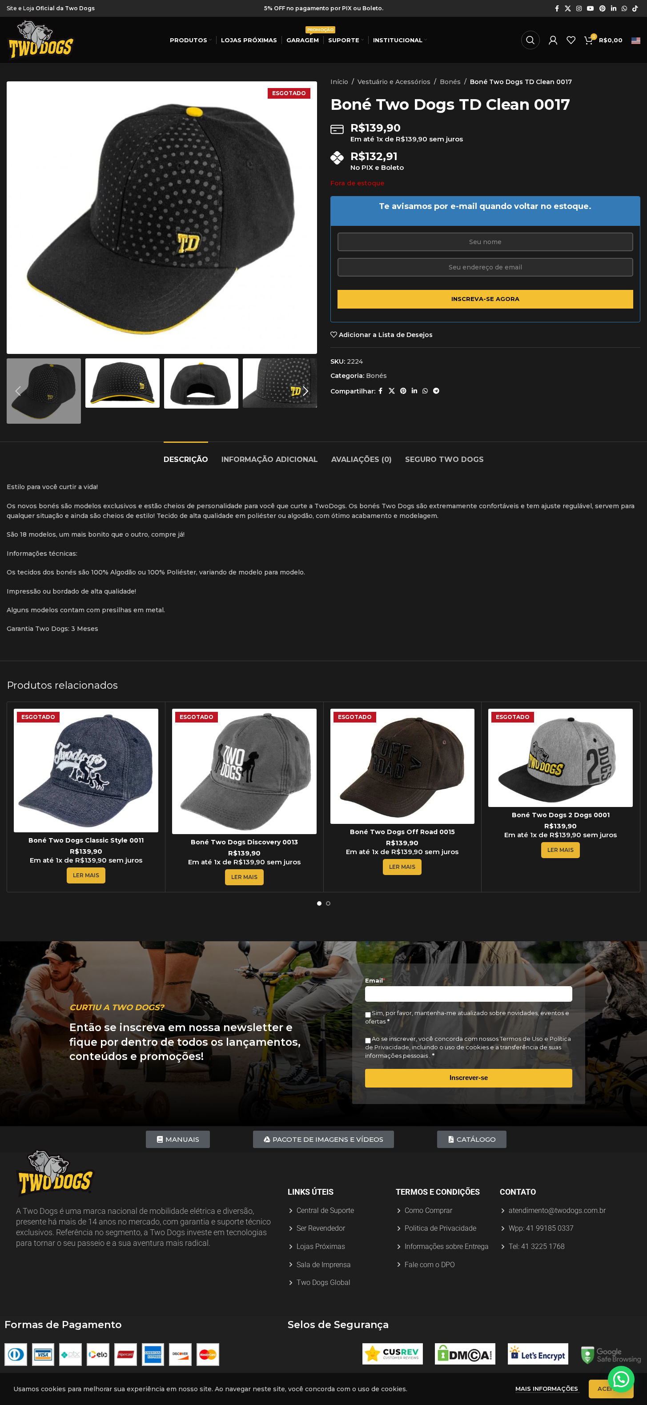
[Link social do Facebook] (556, 9)
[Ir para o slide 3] (162, 345)
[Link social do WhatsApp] (624, 9)
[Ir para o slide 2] (153, 345)
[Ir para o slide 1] (144, 345)
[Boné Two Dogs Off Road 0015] (402, 766)
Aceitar (611, 1388)
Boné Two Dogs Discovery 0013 (244, 842)
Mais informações (547, 1388)
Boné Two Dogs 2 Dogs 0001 (561, 815)
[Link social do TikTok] (635, 9)
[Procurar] (530, 40)
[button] (18, 391)
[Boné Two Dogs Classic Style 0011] (86, 770)
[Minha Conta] (553, 40)
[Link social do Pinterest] (602, 9)
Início (339, 82)
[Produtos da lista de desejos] (571, 40)
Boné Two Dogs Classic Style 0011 (86, 840)
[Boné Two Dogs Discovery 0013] (244, 771)
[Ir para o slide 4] (171, 345)
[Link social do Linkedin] (613, 9)
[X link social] (568, 9)
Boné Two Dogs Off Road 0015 (402, 832)
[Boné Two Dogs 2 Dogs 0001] (560, 758)
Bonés (450, 82)
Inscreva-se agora (485, 298)
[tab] (186, 455)
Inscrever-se (469, 1077)
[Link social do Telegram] (436, 391)
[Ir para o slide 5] (179, 345)
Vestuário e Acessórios (394, 82)
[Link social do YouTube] (590, 9)
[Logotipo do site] (41, 40)
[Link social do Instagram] (579, 9)
